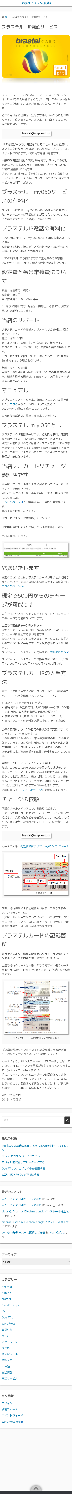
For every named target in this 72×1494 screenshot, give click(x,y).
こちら (14, 404)
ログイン (7, 1403)
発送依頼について (31, 846)
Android (7, 1287)
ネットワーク (10, 1342)
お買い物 (7, 1329)
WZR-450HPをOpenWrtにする (20, 1174)
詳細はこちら (58, 652)
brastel (6, 1299)
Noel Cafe (56, 1232)
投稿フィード (10, 1409)
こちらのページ (11, 502)
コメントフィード (12, 1415)
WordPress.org (11, 1421)
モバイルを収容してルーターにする (23, 1162)
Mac (4, 1311)
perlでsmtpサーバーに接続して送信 (23, 1232)
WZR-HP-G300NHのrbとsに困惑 (21, 1199)
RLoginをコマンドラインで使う (21, 1156)
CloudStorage (10, 1305)
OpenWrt (7, 1317)
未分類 (6, 1366)
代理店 (6, 1348)
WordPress (8, 1323)
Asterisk (7, 1293)
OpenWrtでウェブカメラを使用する (23, 1168)
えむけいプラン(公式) (36, 3)
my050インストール (57, 846)
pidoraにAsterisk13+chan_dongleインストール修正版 (35, 1211)
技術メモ (7, 1360)
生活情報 (7, 1372)
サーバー (7, 1336)
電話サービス (10, 1378)
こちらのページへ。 (14, 586)
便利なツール (10, 1354)
